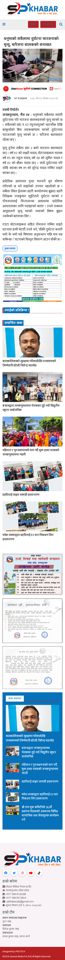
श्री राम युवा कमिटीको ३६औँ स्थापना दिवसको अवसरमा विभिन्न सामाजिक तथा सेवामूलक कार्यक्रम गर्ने (40, 813)
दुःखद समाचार (10, 248)
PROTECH (20, 951)
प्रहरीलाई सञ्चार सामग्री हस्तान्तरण (21, 494)
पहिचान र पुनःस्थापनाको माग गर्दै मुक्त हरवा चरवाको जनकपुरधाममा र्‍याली (30, 452)
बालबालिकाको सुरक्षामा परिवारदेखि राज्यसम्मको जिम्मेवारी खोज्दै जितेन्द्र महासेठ (29, 363)
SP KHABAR (20, 98)
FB (34, 24)
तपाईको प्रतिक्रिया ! (16, 310)
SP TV (50, 24)
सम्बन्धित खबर (13, 323)
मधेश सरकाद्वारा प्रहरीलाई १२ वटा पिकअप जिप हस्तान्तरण (27, 537)
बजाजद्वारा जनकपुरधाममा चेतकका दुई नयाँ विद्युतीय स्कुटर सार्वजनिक (30, 408)
